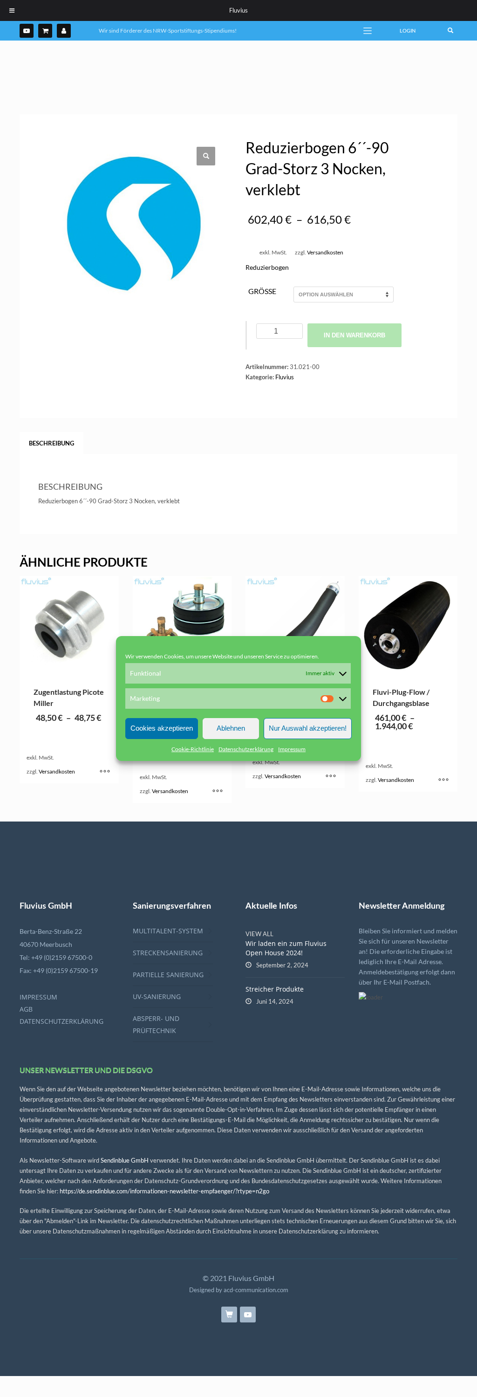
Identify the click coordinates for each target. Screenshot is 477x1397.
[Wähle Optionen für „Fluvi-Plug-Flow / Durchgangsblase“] (443, 780)
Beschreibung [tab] (51, 443)
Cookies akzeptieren (161, 728)
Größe (262, 291)
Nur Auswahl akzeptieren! (308, 728)
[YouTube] (27, 31)
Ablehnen (231, 728)
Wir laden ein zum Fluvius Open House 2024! (286, 948)
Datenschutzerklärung (245, 749)
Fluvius (284, 377)
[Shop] (45, 31)
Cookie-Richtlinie (192, 749)
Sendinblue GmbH (125, 1160)
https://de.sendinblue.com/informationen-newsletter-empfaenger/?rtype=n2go (164, 1191)
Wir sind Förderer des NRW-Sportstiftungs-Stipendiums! (168, 30)
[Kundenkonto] (64, 31)
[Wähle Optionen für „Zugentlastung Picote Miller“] (104, 771)
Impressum (292, 749)
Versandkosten (325, 252)
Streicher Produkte (274, 989)
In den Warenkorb (354, 335)
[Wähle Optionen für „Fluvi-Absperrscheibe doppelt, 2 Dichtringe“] (217, 791)
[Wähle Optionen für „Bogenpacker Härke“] (330, 776)
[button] (206, 156)
